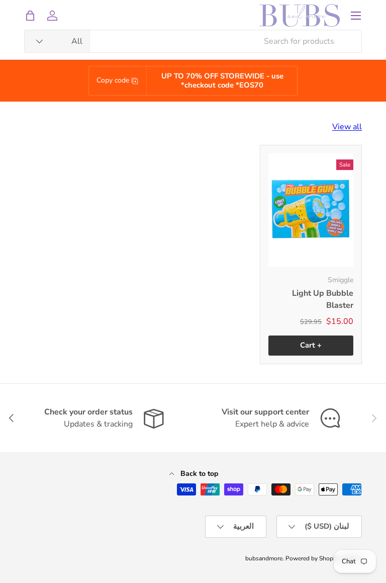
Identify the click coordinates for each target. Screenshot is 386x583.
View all (347, 126)
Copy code (112, 80)
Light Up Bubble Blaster (322, 299)
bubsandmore (263, 558)
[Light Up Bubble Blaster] (310, 210)
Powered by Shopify (312, 558)
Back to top (198, 473)
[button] (30, 16)
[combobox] (193, 41)
